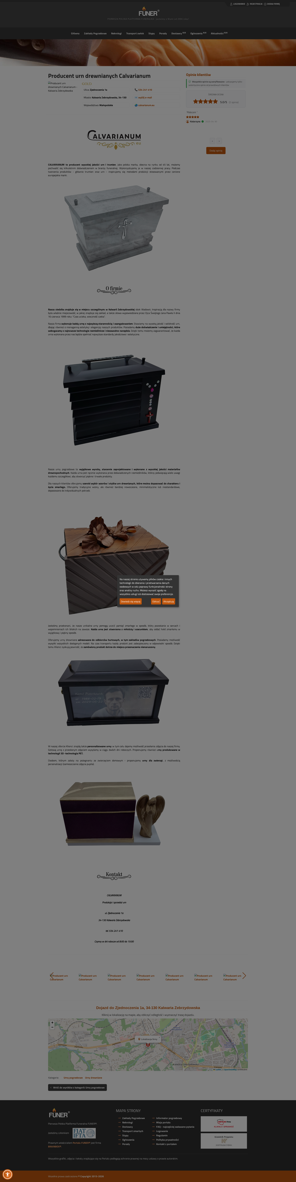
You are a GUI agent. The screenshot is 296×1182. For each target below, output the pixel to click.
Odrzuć (156, 601)
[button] (7, 1174)
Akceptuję (168, 601)
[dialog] (148, 591)
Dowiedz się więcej (130, 601)
